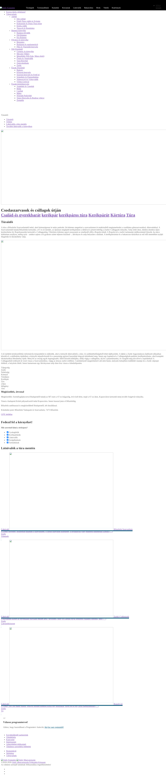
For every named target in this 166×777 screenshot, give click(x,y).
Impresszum (11, 742)
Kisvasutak (66, 8)
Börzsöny (21, 42)
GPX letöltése (6, 414)
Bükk (19, 89)
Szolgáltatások (15, 440)
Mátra (19, 93)
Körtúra (117, 215)
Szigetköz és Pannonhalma (28, 77)
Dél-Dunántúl (17, 49)
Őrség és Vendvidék (25, 58)
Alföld (14, 17)
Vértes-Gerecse (23, 82)
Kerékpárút (98, 215)
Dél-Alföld (21, 19)
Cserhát (20, 91)
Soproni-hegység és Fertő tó (28, 75)
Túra (130, 215)
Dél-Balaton (22, 35)
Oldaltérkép (11, 737)
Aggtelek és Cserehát (25, 86)
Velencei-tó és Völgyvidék (27, 79)
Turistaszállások (43, 8)
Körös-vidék (22, 26)
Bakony (20, 70)
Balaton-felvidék (23, 33)
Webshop (10, 753)
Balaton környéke (18, 30)
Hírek (98, 8)
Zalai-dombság (23, 63)
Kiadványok (116, 8)
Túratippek (30, 8)
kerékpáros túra (73, 215)
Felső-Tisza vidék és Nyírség (28, 21)
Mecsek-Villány (23, 54)
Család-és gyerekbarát (21, 215)
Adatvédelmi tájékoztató (16, 744)
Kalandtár (55, 8)
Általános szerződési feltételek (18, 746)
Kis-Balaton (21, 37)
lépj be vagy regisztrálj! (54, 727)
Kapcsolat (10, 740)
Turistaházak (14, 443)
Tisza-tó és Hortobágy (26, 28)
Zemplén (20, 100)
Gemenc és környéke (25, 51)
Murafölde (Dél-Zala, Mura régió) (30, 56)
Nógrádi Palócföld (24, 96)
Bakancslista (88, 8)
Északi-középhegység (20, 84)
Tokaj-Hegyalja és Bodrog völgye (30, 98)
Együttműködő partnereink (17, 735)
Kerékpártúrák (15, 435)
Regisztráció (11, 751)
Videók (106, 8)
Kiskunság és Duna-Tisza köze (29, 23)
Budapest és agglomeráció (27, 44)
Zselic (19, 65)
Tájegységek (11, 14)
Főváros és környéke (19, 40)
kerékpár (50, 215)
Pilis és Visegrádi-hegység (27, 47)
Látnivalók (77, 8)
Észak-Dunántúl (18, 68)
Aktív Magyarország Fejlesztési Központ (28, 762)
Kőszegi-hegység (24, 72)
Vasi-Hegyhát (22, 61)
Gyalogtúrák (14, 432)
